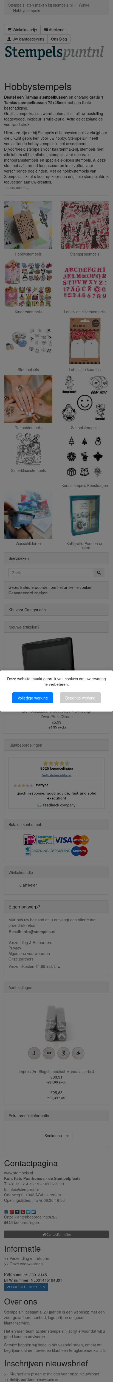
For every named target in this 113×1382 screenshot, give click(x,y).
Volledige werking (33, 698)
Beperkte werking (80, 698)
